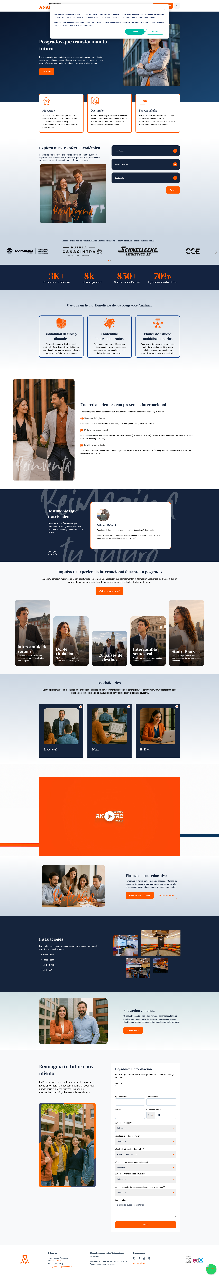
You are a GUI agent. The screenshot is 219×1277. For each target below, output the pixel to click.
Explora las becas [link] (166, 895)
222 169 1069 (56, 1261)
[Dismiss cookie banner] (164, 9)
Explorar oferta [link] (133, 1030)
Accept (135, 32)
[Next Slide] (55, 553)
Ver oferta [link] (46, 72)
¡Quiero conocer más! (109, 591)
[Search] (177, 6)
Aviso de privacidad (140, 1263)
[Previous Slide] (50, 553)
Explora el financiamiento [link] (139, 895)
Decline (155, 32)
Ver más (173, 190)
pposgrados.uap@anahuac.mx (60, 1267)
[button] (216, 252)
